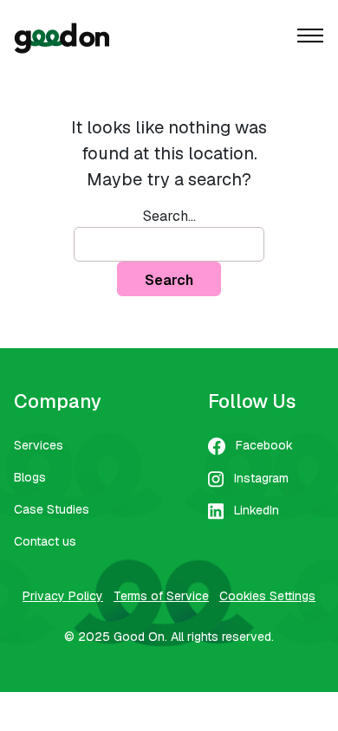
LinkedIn (256, 510)
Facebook (264, 445)
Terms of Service (161, 596)
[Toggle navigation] (310, 37)
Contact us (45, 541)
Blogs (30, 477)
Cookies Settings (267, 596)
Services (38, 445)
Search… (169, 216)
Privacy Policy (63, 596)
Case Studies (51, 509)
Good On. (140, 636)
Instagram (261, 478)
